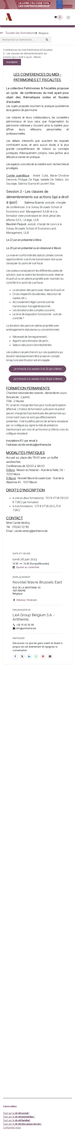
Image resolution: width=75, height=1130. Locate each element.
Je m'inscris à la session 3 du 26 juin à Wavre (37, 378)
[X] (22, 656)
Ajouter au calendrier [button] (27, 567)
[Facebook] (15, 656)
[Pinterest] (43, 656)
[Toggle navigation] (68, 17)
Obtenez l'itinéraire (26, 599)
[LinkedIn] (29, 656)
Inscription (12, 62)
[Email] (50, 656)
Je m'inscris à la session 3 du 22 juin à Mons (37, 368)
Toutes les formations (20, 33)
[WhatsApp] (36, 656)
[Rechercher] (47, 40)
